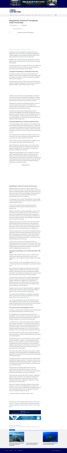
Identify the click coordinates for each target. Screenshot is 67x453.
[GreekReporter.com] (16, 11)
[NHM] (25, 418)
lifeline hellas (24, 426)
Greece (17, 321)
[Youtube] (57, 7)
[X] (56, 7)
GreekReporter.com (11, 18)
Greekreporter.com (36, 401)
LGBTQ (21, 426)
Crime (18, 18)
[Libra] (25, 412)
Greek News (18, 425)
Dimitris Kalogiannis (13, 426)
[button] (56, 15)
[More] (37, 422)
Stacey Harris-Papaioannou (13, 25)
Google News (23, 405)
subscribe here (31, 405)
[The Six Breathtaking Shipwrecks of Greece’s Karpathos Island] (50, 437)
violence (23, 188)
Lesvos (18, 426)
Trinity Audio (17, 28)
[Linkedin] (53, 7)
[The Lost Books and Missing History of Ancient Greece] (33, 437)
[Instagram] (52, 7)
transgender (19, 59)
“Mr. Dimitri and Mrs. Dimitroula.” (22, 297)
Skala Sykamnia (23, 221)
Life (21, 425)
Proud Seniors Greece (34, 426)
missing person (28, 426)
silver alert (39, 426)
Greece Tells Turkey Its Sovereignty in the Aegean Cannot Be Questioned (16, 444)
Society (16, 18)
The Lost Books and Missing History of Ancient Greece (32, 444)
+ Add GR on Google (24, 25)
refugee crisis (38, 243)
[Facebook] (51, 7)
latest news (16, 401)
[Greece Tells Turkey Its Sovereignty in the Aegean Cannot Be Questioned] (16, 437)
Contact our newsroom (14, 403)
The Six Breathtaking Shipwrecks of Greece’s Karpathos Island (50, 444)
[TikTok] (54, 7)
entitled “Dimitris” (19, 262)
